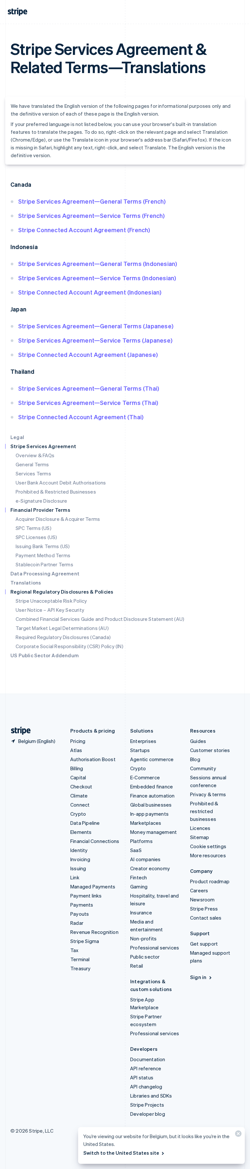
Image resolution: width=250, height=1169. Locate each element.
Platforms (141, 841)
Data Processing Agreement (44, 573)
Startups (140, 750)
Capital (78, 777)
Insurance (141, 912)
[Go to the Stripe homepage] (18, 731)
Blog (195, 759)
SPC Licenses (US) (36, 537)
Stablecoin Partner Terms (44, 564)
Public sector (145, 956)
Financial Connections (94, 841)
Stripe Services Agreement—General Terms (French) (92, 201)
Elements (81, 832)
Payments (81, 904)
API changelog (146, 1086)
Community (203, 768)
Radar (76, 923)
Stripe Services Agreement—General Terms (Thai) (88, 388)
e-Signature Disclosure (41, 500)
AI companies (145, 859)
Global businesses (151, 804)
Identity (79, 850)
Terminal (80, 959)
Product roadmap (209, 881)
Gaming (138, 886)
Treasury (80, 968)
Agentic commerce (152, 759)
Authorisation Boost (93, 759)
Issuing (78, 868)
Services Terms (33, 473)
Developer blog (147, 1114)
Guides (198, 741)
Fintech (138, 877)
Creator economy (150, 868)
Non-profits (143, 938)
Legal (17, 437)
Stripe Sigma (84, 941)
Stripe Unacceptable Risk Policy (51, 600)
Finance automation (152, 795)
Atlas (76, 750)
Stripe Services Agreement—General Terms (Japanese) (96, 326)
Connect (80, 804)
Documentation (147, 1059)
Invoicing (80, 859)
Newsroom (202, 899)
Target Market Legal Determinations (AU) (62, 628)
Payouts (79, 914)
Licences (200, 828)
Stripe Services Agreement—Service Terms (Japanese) (95, 340)
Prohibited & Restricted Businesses (56, 491)
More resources (208, 855)
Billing (76, 768)
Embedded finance (151, 786)
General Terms (32, 464)
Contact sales (206, 917)
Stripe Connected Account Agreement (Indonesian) (89, 292)
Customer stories (210, 750)
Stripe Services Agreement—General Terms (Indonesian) (97, 263)
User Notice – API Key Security (50, 610)
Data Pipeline (85, 823)
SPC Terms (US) (33, 528)
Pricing (77, 741)
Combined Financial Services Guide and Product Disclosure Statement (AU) (100, 619)
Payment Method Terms (43, 555)
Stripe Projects (147, 1104)
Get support (204, 943)
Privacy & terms (208, 794)
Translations (25, 582)
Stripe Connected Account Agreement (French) (84, 229)
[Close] (237, 1135)
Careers (199, 890)
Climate (79, 795)
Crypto (78, 814)
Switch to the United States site (121, 1153)
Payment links (86, 895)
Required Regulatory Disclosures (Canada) (63, 637)
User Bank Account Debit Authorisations (61, 482)
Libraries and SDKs (151, 1095)
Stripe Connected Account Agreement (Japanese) (88, 354)
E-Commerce (145, 777)
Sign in (198, 977)
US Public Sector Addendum (44, 655)
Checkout (81, 786)
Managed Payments (92, 886)
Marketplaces (145, 823)
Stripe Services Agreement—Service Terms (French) (91, 215)
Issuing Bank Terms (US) (43, 546)
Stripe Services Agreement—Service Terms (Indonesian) (97, 278)
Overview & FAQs (35, 455)
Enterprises (143, 741)
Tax (74, 950)
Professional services (154, 947)
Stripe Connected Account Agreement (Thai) (81, 417)
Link (74, 877)
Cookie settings (208, 846)
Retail (136, 965)
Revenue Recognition (94, 932)
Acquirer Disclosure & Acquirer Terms (58, 519)
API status (141, 1077)
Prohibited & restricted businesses (204, 811)
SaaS (136, 850)
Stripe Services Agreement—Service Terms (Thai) (88, 402)
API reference (145, 1068)
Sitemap (199, 837)
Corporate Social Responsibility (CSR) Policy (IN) (69, 646)
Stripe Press (204, 908)
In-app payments (149, 814)
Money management (153, 832)
